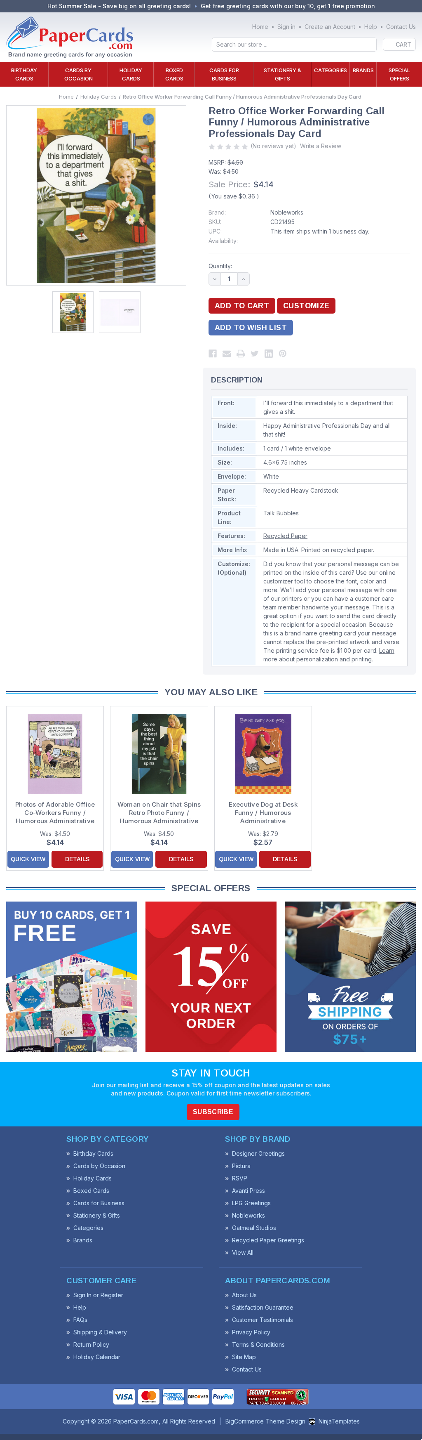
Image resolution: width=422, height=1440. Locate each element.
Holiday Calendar (96, 1356)
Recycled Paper (285, 535)
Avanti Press (248, 1190)
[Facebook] (213, 353)
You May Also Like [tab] (211, 692)
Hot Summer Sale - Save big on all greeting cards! (119, 5)
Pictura (241, 1165)
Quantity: (220, 265)
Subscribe (213, 1111)
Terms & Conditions (258, 1344)
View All (242, 1252)
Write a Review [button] (320, 145)
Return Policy (91, 1344)
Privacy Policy (251, 1332)
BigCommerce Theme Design (265, 1421)
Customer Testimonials (262, 1319)
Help (370, 26)
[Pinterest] (283, 353)
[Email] (227, 353)
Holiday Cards (131, 74)
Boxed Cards (174, 74)
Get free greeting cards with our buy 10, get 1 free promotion (288, 5)
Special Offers (399, 74)
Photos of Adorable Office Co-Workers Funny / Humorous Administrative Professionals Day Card (55, 812)
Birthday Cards (24, 74)
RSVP (239, 1178)
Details (77, 859)
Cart (403, 44)
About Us (244, 1294)
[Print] (241, 353)
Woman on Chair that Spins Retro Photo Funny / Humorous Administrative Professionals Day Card (159, 812)
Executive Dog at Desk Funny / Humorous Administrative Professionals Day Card (263, 812)
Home (260, 26)
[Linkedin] (269, 353)
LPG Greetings (251, 1202)
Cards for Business (224, 74)
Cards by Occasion (78, 74)
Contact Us (401, 26)
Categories (330, 70)
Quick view (28, 859)
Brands (363, 70)
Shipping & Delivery (100, 1332)
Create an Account (330, 26)
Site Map (244, 1356)
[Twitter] (255, 353)
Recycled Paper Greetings (268, 1240)
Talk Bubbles (281, 513)
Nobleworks (286, 212)
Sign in (286, 26)
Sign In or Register (98, 1294)
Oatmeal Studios (254, 1227)
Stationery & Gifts (282, 74)
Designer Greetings (258, 1153)
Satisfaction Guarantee (262, 1307)
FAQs (80, 1319)
